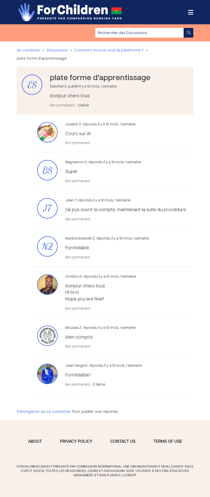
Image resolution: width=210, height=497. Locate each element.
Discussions (57, 50)
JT (47, 208)
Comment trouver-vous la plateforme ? (109, 50)
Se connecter (28, 50)
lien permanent (62, 105)
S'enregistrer (28, 412)
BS (47, 170)
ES (32, 85)
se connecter (59, 412)
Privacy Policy (76, 442)
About (35, 442)
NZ (47, 246)
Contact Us (122, 442)
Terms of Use (167, 442)
